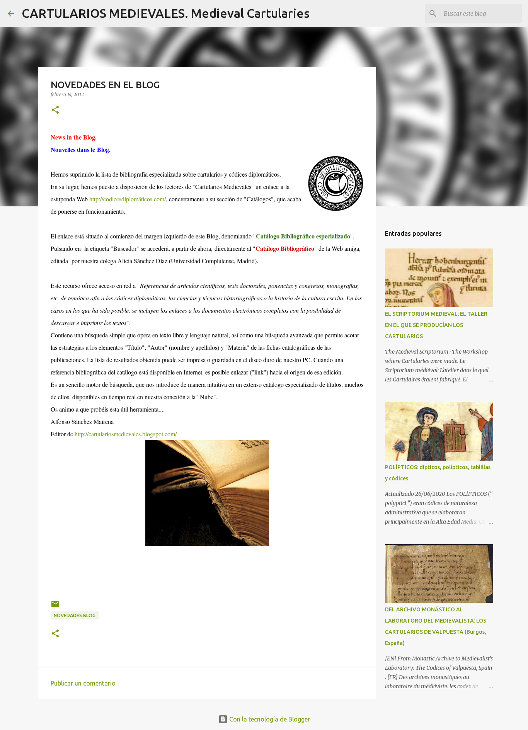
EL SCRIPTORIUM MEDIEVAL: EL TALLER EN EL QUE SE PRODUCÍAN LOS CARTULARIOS (436, 325)
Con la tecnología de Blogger (269, 719)
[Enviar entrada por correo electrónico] (55, 606)
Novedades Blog (74, 615)
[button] (55, 110)
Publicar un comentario (83, 683)
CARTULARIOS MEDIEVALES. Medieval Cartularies (166, 13)
